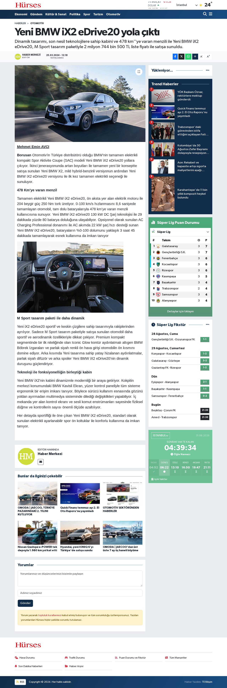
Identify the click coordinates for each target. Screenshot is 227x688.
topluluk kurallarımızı (50, 615)
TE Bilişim (207, 682)
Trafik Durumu (77, 657)
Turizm (98, 14)
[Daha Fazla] (195, 57)
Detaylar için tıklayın (180, 311)
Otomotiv (113, 14)
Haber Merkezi (50, 454)
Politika (75, 14)
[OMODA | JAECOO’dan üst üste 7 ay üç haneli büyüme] (122, 532)
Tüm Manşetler (178, 657)
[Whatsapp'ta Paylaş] (188, 57)
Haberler (20, 23)
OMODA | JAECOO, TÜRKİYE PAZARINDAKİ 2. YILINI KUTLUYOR (36, 511)
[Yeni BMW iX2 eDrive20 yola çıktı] (80, 103)
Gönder (25, 603)
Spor (86, 14)
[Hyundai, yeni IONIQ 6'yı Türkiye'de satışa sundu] (80, 532)
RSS (22, 682)
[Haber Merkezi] (26, 456)
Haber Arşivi (76, 666)
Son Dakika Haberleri (30, 666)
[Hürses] (28, 5)
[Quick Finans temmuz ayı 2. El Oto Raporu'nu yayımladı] (80, 493)
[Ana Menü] (209, 14)
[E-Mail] (41, 462)
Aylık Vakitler (160, 479)
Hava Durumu (27, 657)
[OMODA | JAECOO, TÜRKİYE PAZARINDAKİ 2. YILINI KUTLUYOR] (37, 493)
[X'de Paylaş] (181, 57)
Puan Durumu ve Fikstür (132, 657)
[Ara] (205, 14)
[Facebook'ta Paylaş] (175, 57)
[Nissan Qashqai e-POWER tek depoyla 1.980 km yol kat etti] (37, 532)
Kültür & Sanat (56, 14)
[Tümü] (207, 70)
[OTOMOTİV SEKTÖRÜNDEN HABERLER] (122, 493)
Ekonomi (21, 14)
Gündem (36, 14)
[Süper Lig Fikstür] (207, 324)
